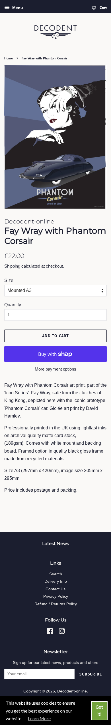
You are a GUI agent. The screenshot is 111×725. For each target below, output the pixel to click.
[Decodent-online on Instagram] (62, 632)
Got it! (99, 710)
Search (55, 574)
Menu (17, 7)
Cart (102, 7)
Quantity (12, 304)
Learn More (39, 718)
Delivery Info (55, 581)
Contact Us (55, 589)
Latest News (55, 543)
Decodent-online (72, 691)
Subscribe (90, 674)
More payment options (55, 369)
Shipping (12, 266)
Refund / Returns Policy (55, 604)
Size (8, 280)
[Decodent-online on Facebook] (49, 632)
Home (8, 58)
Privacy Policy (55, 596)
